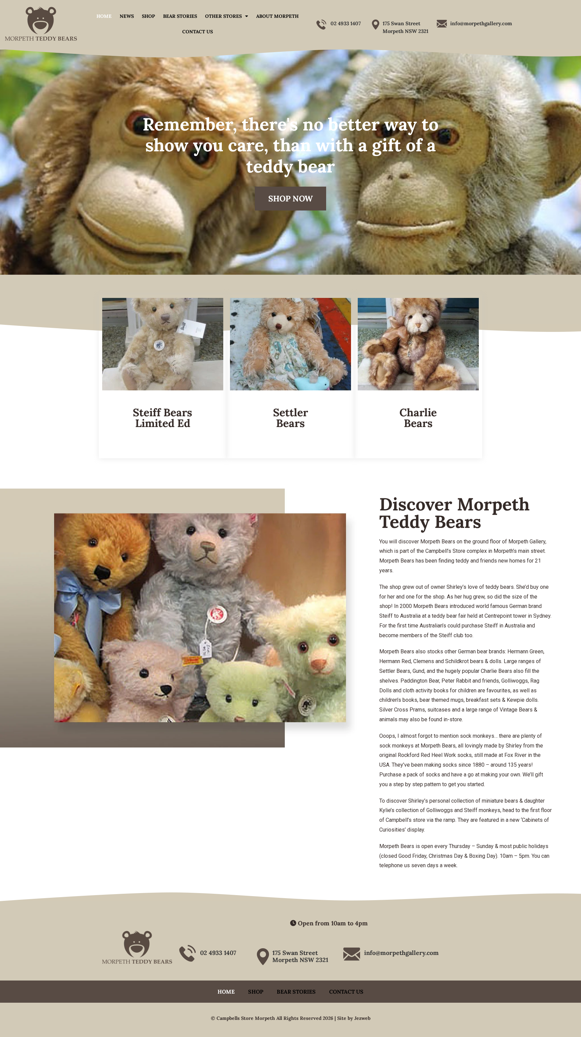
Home (104, 16)
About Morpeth (277, 16)
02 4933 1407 (346, 23)
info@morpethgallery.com (481, 23)
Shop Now (290, 198)
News (127, 16)
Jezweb (362, 1018)
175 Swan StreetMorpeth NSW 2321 (300, 956)
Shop (148, 16)
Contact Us (197, 32)
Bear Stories (180, 16)
